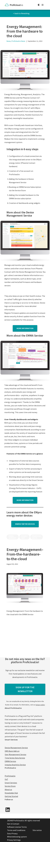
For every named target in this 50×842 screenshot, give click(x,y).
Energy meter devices (25, 524)
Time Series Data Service (15, 758)
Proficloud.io (36, 537)
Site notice (37, 830)
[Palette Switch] (39, 5)
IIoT (6, 779)
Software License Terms (17, 827)
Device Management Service (16, 747)
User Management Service (15, 754)
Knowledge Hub (11, 793)
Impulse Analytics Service (15, 764)
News (9, 41)
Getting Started (11, 796)
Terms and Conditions (16, 830)
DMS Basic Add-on (12, 751)
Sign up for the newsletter (25, 689)
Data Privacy (12, 833)
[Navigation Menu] (42, 5)
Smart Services (11, 782)
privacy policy (40, 705)
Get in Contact (13, 824)
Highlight (24, 537)
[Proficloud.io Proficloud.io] (14, 5)
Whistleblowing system (17, 836)
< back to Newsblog (21, 13)
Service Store (10, 786)
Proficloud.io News (18, 41)
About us (8, 789)
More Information (25, 500)
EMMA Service (12, 537)
